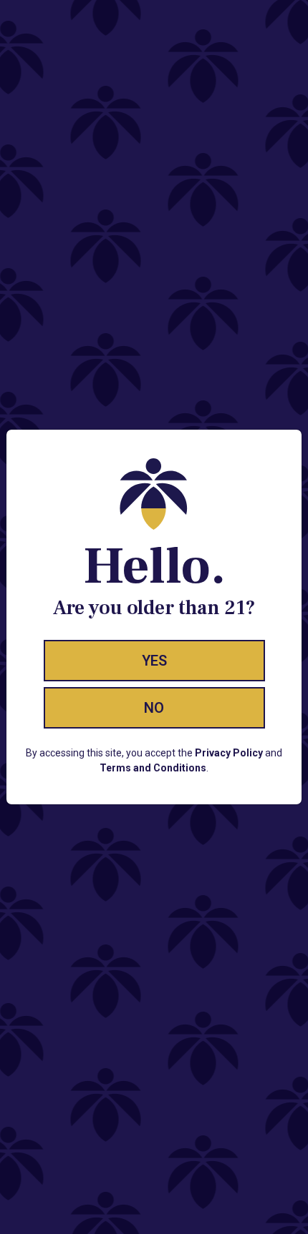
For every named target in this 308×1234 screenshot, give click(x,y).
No (154, 707)
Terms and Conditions (153, 768)
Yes (154, 660)
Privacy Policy (229, 753)
